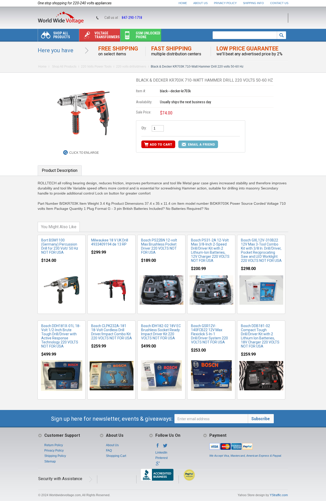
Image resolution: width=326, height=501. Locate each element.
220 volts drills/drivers (131, 66)
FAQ (109, 450)
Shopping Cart (116, 456)
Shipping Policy (55, 456)
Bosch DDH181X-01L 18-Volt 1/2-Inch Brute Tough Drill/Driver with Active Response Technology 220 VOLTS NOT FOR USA (60, 336)
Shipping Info (253, 3)
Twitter (165, 447)
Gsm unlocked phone (148, 35)
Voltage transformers (107, 35)
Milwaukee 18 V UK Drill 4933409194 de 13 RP (109, 242)
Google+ (157, 465)
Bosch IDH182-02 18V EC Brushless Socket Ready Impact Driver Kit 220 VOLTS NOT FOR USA (161, 332)
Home (183, 3)
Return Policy (53, 445)
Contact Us (279, 3)
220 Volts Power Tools (96, 66)
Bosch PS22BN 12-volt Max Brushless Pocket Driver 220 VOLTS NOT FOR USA (159, 246)
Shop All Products (61, 35)
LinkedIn (161, 452)
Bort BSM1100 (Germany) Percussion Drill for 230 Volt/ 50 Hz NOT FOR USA (59, 246)
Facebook (157, 447)
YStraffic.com (279, 495)
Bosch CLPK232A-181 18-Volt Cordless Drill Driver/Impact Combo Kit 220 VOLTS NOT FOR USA (111, 332)
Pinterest (161, 458)
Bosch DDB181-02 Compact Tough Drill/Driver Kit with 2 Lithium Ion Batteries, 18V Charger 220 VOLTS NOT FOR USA (260, 336)
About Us (200, 3)
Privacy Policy (225, 3)
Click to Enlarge (84, 153)
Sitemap (50, 461)
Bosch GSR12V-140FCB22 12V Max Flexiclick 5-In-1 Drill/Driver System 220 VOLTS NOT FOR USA (209, 334)
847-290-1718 (132, 17)
